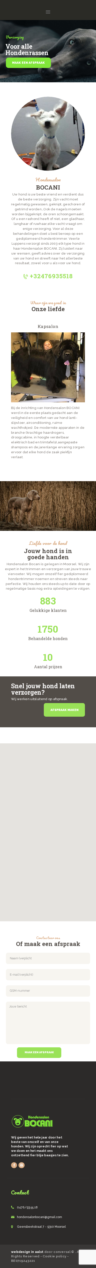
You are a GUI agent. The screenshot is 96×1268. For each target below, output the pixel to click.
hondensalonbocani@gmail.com (39, 1217)
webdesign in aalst (27, 1252)
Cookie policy (54, 1256)
